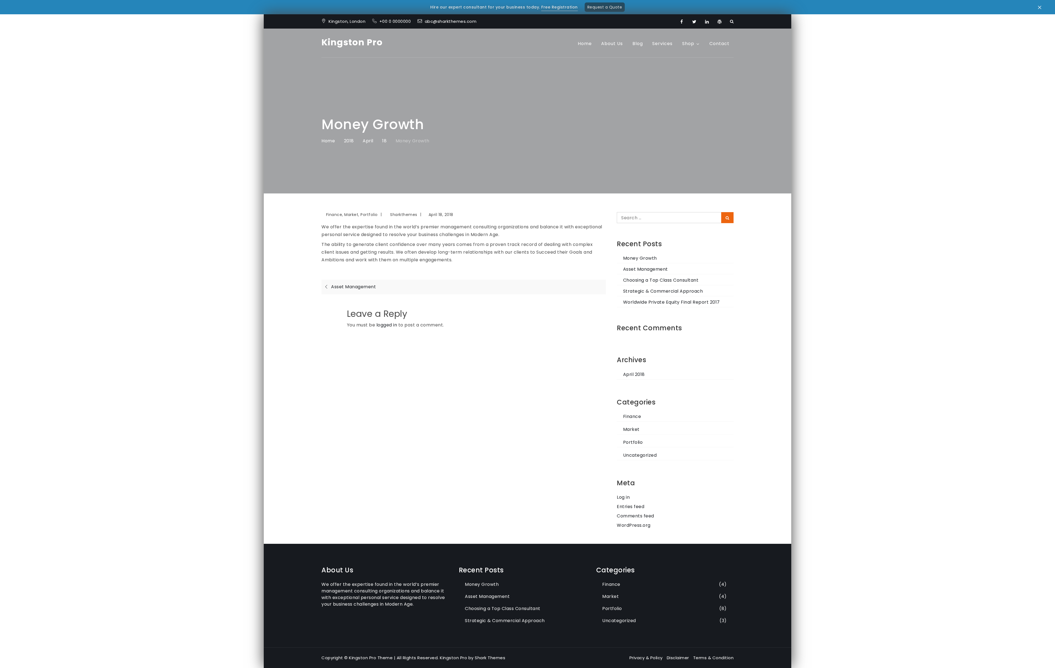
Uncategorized (640, 455)
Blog (637, 43)
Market (351, 214)
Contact (719, 43)
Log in (623, 497)
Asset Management (645, 269)
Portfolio (369, 214)
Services (662, 43)
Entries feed (630, 506)
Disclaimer (678, 658)
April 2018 (634, 374)
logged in (386, 325)
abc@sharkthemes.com (451, 21)
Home (585, 43)
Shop (688, 43)
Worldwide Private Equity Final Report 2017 (671, 302)
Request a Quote (604, 7)
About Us (612, 43)
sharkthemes (403, 214)
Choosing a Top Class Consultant (660, 280)
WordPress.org (634, 525)
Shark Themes (490, 658)
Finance (334, 214)
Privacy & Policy (646, 658)
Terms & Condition (713, 658)
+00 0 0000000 (395, 21)
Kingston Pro (352, 42)
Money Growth (640, 258)
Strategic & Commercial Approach (663, 291)
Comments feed (635, 516)
